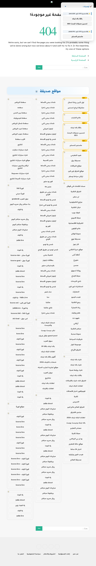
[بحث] (8, 3)
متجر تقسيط (48, 160)
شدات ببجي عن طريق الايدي (48, 193)
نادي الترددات (76, 281)
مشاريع (48, 378)
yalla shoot (48, 403)
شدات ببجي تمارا (48, 107)
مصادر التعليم (75, 428)
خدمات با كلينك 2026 (48, 362)
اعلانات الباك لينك (76, 386)
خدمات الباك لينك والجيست (48, 324)
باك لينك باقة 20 (48, 346)
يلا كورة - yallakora (20, 308)
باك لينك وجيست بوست (75, 423)
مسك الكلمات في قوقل (75, 186)
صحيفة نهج (75, 239)
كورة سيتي (20, 194)
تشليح (20, 144)
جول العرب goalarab (20, 199)
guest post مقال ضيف (48, 336)
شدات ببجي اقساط (48, 102)
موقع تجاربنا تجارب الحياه (48, 367)
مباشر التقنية (76, 329)
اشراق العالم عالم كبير (75, 407)
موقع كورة (20, 407)
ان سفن (76, 197)
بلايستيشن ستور (48, 265)
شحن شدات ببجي (48, 231)
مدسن (75, 265)
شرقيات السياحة (75, 339)
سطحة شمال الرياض (20, 123)
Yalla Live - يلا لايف (20, 297)
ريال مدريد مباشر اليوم (20, 219)
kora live (20, 334)
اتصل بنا (21, 554)
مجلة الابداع (76, 276)
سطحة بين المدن (20, 113)
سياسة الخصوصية (34, 554)
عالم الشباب (76, 118)
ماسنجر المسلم (76, 145)
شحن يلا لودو (48, 244)
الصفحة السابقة (79, 56)
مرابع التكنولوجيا (75, 202)
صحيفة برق (75, 160)
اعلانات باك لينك (48, 383)
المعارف (76, 292)
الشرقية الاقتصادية (75, 223)
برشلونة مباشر (48, 414)
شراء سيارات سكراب (20, 150)
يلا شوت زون (20, 505)
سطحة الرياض (20, 102)
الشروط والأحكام (49, 554)
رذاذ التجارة (75, 308)
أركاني (76, 323)
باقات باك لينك (76, 375)
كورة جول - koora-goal (20, 260)
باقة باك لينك (75, 128)
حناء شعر (48, 292)
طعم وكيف (76, 313)
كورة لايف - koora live (20, 459)
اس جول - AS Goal (20, 319)
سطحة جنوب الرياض (20, 134)
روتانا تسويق (76, 271)
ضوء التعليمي (76, 155)
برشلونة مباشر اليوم (20, 224)
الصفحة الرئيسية (78, 60)
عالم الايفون (75, 228)
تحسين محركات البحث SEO (76, 134)
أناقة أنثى (76, 255)
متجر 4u (48, 187)
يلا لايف (20, 209)
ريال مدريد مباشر (48, 419)
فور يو (48, 226)
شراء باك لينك (75, 359)
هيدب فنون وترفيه (76, 454)
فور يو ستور (48, 181)
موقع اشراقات (75, 166)
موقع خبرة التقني (76, 249)
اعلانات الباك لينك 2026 (76, 417)
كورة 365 (20, 188)
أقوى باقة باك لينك (48, 357)
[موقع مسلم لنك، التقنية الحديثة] (48, 4)
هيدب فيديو (75, 297)
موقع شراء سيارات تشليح (20, 160)
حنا (48, 297)
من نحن (75, 554)
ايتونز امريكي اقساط (48, 215)
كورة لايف (20, 339)
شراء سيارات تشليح (20, 155)
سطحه (20, 107)
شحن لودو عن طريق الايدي (48, 250)
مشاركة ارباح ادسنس (76, 108)
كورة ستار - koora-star (20, 255)
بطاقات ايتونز (48, 260)
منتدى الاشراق (75, 412)
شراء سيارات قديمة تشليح (20, 179)
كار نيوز (76, 244)
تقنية (76, 396)
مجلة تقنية (76, 433)
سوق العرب (48, 341)
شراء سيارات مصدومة (20, 173)
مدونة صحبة (76, 334)
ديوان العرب (48, 373)
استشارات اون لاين (76, 286)
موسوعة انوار (76, 344)
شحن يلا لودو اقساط (48, 139)
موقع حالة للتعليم (76, 444)
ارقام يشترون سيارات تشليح (20, 167)
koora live (20, 276)
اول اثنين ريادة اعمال (76, 102)
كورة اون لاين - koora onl (20, 303)
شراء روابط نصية (75, 370)
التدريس (76, 402)
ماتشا (48, 302)
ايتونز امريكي (48, 129)
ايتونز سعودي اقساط (48, 134)
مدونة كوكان (76, 234)
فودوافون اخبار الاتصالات (75, 391)
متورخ (76, 260)
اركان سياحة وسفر (76, 176)
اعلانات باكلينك (48, 388)
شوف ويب (76, 213)
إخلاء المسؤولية (64, 554)
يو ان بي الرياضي (75, 439)
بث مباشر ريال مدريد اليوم (20, 204)
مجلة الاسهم (76, 218)
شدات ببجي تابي (48, 118)
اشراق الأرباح (76, 350)
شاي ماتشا (48, 308)
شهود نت (75, 318)
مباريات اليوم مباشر (48, 409)
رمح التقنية (75, 302)
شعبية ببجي (48, 255)
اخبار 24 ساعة (75, 449)
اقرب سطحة (20, 139)
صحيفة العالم (75, 460)
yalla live (20, 240)
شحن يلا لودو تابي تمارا (48, 205)
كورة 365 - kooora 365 (20, 313)
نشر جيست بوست (48, 330)
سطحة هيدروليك (20, 118)
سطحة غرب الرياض (20, 129)
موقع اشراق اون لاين (76, 171)
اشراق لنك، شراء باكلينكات (76, 381)
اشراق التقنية (76, 191)
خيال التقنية (76, 207)
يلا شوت (48, 398)
